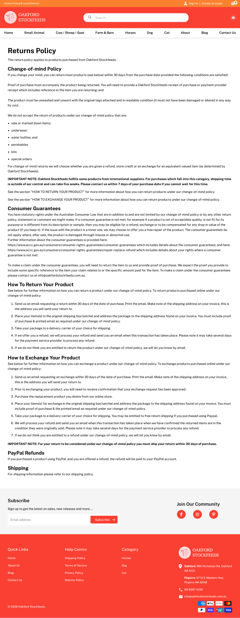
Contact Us (15, 580)
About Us (14, 565)
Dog (124, 565)
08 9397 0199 (193, 589)
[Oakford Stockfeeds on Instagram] (197, 514)
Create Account (212, 3)
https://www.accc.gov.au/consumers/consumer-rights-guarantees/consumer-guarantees (72, 245)
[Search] (89, 17)
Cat (124, 573)
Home (11, 558)
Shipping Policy (75, 558)
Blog (11, 573)
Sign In (193, 3)
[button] (34, 33)
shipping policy (82, 474)
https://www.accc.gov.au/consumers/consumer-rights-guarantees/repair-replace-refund (72, 250)
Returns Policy (74, 580)
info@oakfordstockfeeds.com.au (233, 17)
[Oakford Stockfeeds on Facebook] (181, 514)
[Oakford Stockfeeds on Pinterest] (213, 514)
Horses (126, 558)
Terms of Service (76, 565)
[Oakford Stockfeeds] (25, 17)
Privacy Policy (74, 573)
